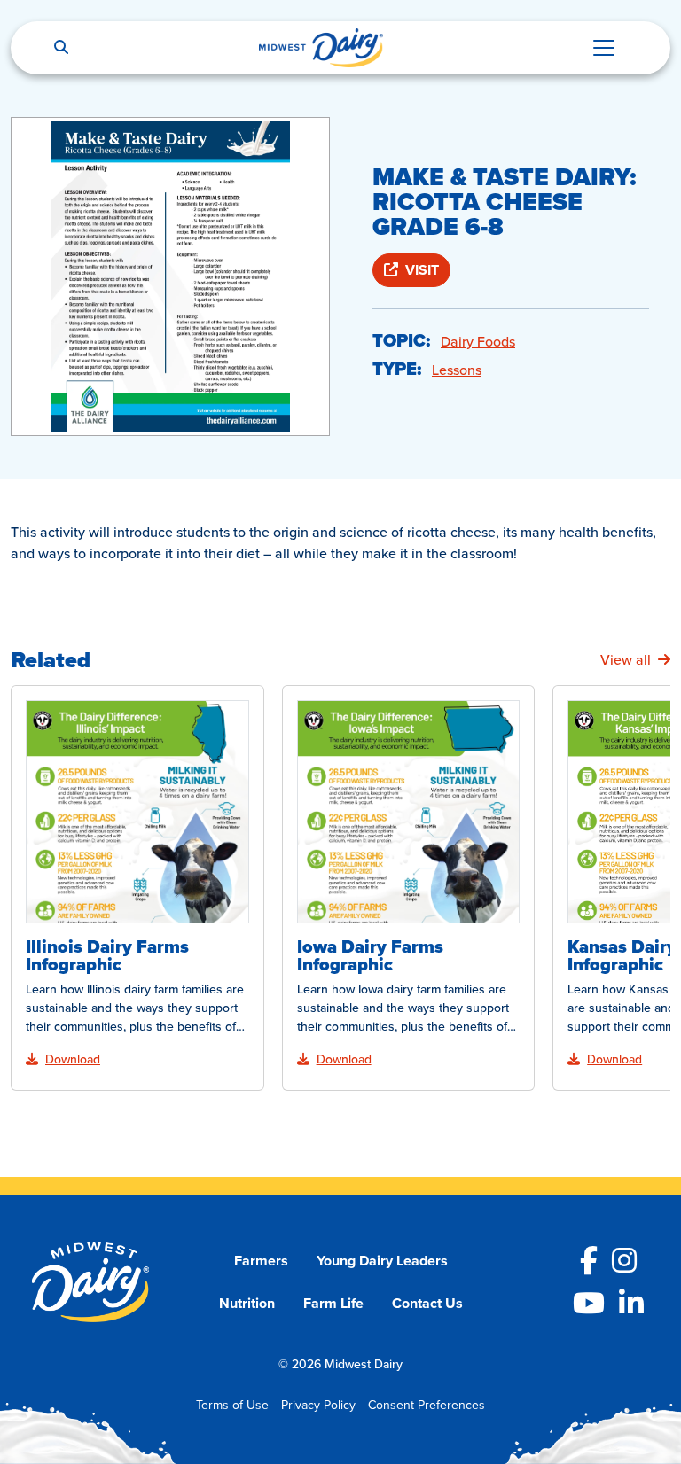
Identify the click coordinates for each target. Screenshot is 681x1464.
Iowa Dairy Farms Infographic (370, 955)
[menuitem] (261, 1261)
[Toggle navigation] (604, 48)
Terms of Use (232, 1404)
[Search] (61, 47)
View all (625, 659)
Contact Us (427, 1303)
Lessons (456, 369)
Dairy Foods (478, 341)
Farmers (261, 1260)
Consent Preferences (426, 1404)
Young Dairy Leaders (382, 1260)
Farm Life (333, 1303)
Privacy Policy (318, 1404)
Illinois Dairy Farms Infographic (107, 955)
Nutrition (247, 1303)
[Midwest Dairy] (321, 47)
